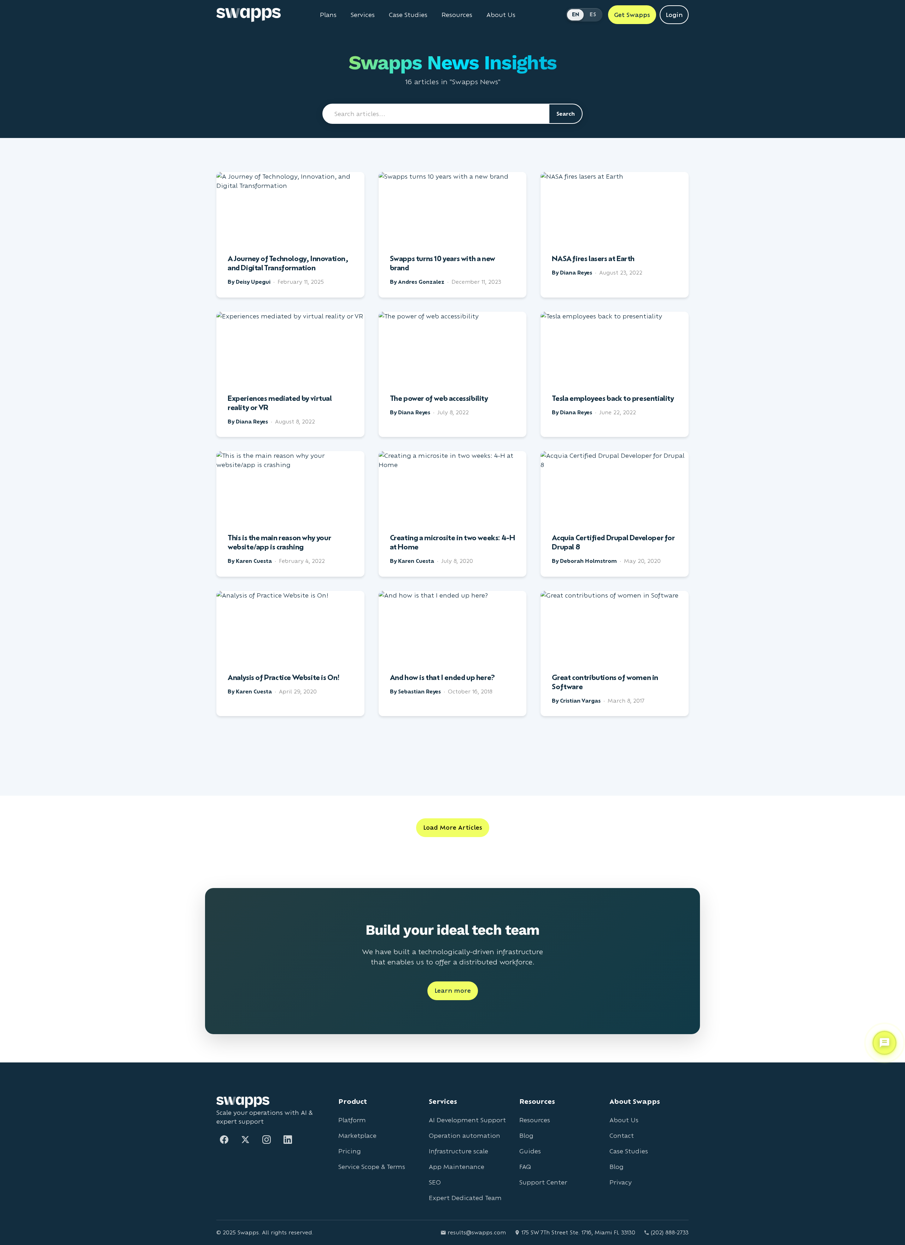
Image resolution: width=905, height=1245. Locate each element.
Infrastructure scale (458, 1151)
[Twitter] (245, 1139)
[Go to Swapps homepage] (248, 15)
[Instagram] (266, 1139)
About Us (500, 14)
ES (593, 14)
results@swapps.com (477, 1232)
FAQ (525, 1166)
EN (576, 14)
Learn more (452, 990)
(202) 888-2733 (670, 1232)
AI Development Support (467, 1120)
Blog (526, 1135)
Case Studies (408, 14)
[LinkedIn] (288, 1139)
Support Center (543, 1182)
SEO (435, 1182)
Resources (457, 14)
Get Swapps (632, 14)
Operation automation (464, 1135)
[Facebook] (224, 1139)
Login (674, 14)
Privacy (620, 1182)
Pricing (349, 1151)
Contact (621, 1135)
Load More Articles (452, 827)
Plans (328, 14)
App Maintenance (456, 1166)
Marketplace (357, 1135)
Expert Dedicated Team (465, 1197)
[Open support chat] (884, 1043)
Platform (352, 1120)
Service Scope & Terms (371, 1166)
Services (363, 14)
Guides (530, 1151)
